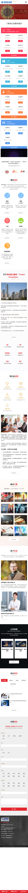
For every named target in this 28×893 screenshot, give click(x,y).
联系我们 (23, 891)
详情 (7, 41)
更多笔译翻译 (14, 55)
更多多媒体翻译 (14, 147)
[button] (13, 18)
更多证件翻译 (14, 86)
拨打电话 (5, 891)
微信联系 (14, 891)
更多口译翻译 (14, 116)
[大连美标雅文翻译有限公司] (6, 1)
